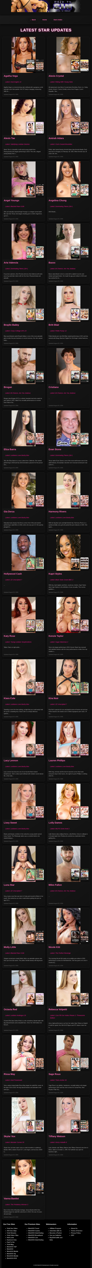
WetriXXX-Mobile (12, 1256)
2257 (72, 1235)
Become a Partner (56, 1233)
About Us (74, 1228)
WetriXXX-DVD (12, 1258)
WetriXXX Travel (33, 1228)
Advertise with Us (56, 1231)
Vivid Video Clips (12, 1235)
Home (44, 20)
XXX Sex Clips (12, 1231)
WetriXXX (10, 1249)
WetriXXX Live (33, 1237)
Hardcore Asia (12, 1240)
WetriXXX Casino (34, 1231)
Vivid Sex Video (12, 1228)
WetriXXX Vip (11, 1253)
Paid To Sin (11, 1242)
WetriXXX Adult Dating (35, 1233)
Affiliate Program (55, 1228)
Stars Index (58, 20)
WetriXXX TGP (12, 1247)
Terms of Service (76, 1231)
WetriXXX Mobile (12, 1251)
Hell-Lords (10, 1237)
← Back (33, 20)
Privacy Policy (76, 1233)
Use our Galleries (55, 1235)
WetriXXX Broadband (35, 1235)
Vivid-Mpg (10, 1244)
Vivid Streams (11, 1233)
